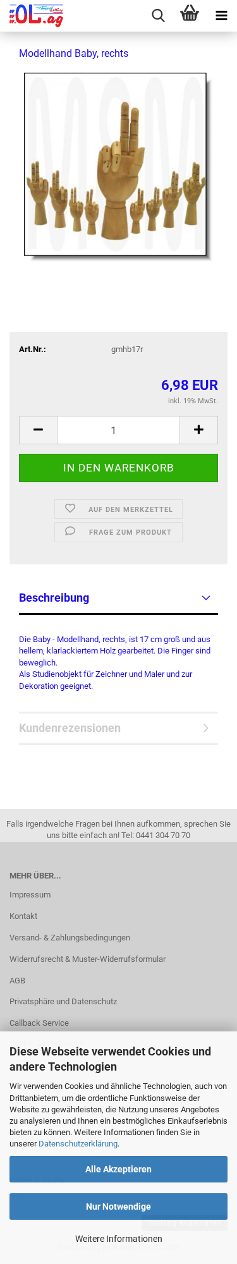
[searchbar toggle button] (158, 16)
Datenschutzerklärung (78, 1143)
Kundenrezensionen (70, 727)
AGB (17, 980)
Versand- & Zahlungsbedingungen (69, 937)
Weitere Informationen (118, 1239)
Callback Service (39, 1023)
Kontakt (23, 916)
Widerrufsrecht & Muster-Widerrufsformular (87, 959)
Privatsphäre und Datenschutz (63, 1001)
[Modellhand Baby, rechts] (119, 166)
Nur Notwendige (118, 1206)
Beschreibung (54, 597)
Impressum (30, 894)
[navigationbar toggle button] (221, 16)
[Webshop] (31, 16)
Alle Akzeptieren (118, 1169)
